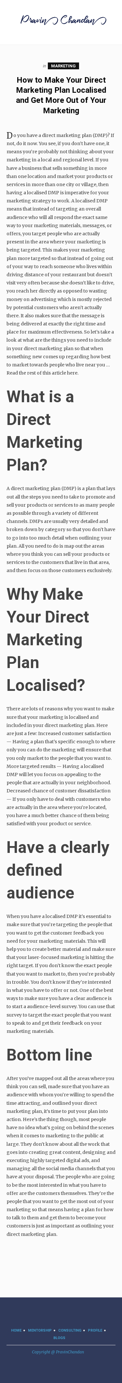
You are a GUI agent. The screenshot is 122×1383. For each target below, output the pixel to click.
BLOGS (59, 1338)
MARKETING (63, 65)
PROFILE (95, 1330)
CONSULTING (69, 1330)
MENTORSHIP (40, 1330)
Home (16, 1330)
